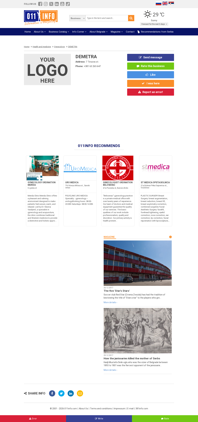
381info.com (142, 408)
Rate (166, 418)
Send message (152, 57)
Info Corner (78, 31)
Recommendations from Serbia (156, 31)
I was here (152, 83)
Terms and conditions (101, 408)
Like (152, 74)
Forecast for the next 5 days (153, 24)
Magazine (116, 31)
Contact (130, 31)
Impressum (119, 408)
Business (76, 18)
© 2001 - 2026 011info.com (63, 408)
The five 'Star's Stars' (117, 290)
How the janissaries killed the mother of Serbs (132, 358)
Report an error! (152, 92)
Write (100, 418)
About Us (38, 31)
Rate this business (153, 66)
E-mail (130, 408)
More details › (110, 302)
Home (28, 31)
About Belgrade (97, 31)
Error (34, 418)
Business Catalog (58, 31)
